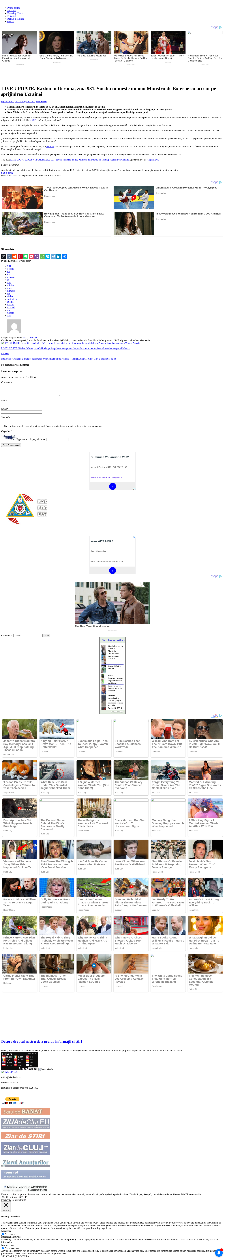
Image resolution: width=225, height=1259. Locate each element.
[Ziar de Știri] (25, 1138)
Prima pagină (13, 7)
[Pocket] (31, 256)
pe (8, 293)
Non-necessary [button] (8, 1245)
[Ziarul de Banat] (25, 1113)
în (8, 279)
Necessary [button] (6, 1231)
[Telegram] (53, 256)
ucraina (10, 304)
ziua (9, 315)
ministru (11, 285)
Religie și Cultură (15, 18)
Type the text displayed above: (31, 439)
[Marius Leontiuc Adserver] (25, 1191)
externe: (11, 277)
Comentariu (7, 382)
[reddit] (14, 256)
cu (8, 271)
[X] (3, 256)
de (8, 274)
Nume (4, 400)
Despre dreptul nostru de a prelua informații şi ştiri (41, 1041)
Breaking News (14, 13)
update (10, 312)
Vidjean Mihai (28, 101)
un (8, 310)
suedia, (10, 301)
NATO (33, 120)
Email (4, 409)
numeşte (11, 290)
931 (9, 266)
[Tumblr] (9, 256)
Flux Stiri (11, 10)
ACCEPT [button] (23, 1197)
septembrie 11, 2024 (11, 101)
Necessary (10, 1234)
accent (10, 268)
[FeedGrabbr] (112, 712)
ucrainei (11, 307)
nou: (9, 288)
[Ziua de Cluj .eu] (25, 1128)
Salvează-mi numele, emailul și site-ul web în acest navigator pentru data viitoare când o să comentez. (53, 426)
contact (10, 21)
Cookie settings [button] (9, 1197)
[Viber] (36, 256)
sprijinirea (12, 299)
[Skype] (47, 256)
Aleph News (153, 159)
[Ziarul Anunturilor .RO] (25, 1166)
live (9, 282)
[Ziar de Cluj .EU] (25, 1154)
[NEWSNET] (25, 1178)
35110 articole (30, 337)
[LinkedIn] (58, 256)
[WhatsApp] (42, 256)
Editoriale (12, 16)
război (10, 296)
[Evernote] (25, 256)
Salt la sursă (7, 173)
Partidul (50, 146)
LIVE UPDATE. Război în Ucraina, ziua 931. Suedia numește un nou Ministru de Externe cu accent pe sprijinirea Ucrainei (69, 159)
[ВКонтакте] (64, 256)
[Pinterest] (20, 256)
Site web (5, 417)
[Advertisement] (73, 75)
